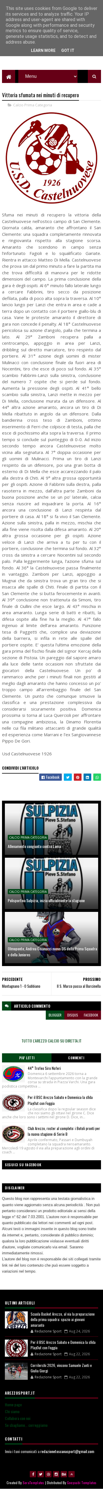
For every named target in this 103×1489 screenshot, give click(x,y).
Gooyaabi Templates (81, 1482)
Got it (67, 50)
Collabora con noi (17, 1418)
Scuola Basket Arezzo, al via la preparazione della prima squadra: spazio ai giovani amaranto (63, 1319)
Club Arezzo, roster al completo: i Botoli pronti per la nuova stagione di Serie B (64, 1131)
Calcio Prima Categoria (32, 104)
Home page (13, 1404)
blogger (55, 1015)
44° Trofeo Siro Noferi (44, 1068)
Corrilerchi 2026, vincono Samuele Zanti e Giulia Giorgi (61, 1368)
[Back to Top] (71, 1474)
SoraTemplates (33, 1482)
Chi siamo (12, 1411)
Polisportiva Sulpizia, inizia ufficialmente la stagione (46, 900)
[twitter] (40, 1474)
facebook (91, 1015)
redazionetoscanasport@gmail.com (67, 1451)
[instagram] (56, 1474)
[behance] (64, 1474)
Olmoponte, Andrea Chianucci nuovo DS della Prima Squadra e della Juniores (52, 951)
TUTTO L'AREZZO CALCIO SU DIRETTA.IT (51, 1041)
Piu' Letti (27, 1058)
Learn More (43, 50)
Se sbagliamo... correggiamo (26, 1425)
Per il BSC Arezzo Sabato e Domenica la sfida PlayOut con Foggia (63, 1345)
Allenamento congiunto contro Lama (34, 846)
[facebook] (33, 1474)
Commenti (76, 1058)
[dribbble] (48, 1474)
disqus (72, 1015)
